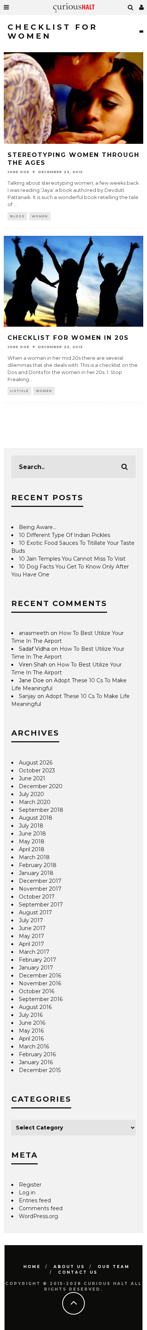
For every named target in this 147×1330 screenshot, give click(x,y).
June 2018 (32, 833)
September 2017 (41, 904)
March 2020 (35, 802)
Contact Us (78, 1272)
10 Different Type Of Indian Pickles (64, 535)
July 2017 (31, 920)
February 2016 (37, 1054)
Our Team (114, 1266)
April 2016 (31, 1038)
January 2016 (36, 1062)
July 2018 (31, 825)
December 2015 (40, 1070)
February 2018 (38, 865)
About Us (69, 1266)
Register (30, 1184)
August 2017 (35, 912)
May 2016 (31, 1030)
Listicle (19, 391)
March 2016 (34, 1046)
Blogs (17, 216)
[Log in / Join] (141, 7)
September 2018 (41, 810)
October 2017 (37, 896)
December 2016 (40, 975)
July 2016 (31, 1015)
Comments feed (41, 1208)
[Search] (131, 7)
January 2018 (36, 873)
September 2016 (41, 999)
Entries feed (35, 1200)
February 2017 (37, 959)
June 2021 (32, 778)
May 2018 (31, 841)
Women (40, 216)
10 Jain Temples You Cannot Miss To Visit (72, 558)
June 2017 (32, 928)
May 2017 (31, 936)
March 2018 (34, 857)
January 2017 (36, 967)
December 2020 (41, 786)
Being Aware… (37, 527)
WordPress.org (38, 1216)
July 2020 (31, 794)
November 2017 (40, 888)
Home (32, 1266)
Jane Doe (18, 171)
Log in (27, 1192)
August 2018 (35, 817)
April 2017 (31, 944)
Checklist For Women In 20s (68, 337)
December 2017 (40, 881)
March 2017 (34, 951)
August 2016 (35, 1007)
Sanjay (27, 696)
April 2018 (31, 849)
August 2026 (35, 762)
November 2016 (40, 983)
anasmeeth (34, 633)
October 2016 (36, 991)
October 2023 (37, 770)
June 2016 (32, 1022)
